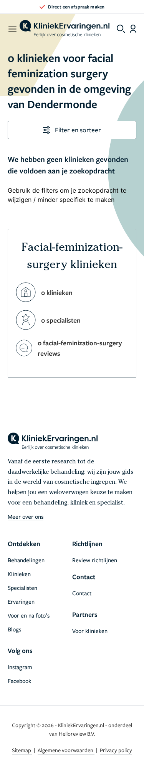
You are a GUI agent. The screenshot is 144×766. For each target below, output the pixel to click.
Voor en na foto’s (29, 615)
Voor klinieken (90, 630)
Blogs (14, 629)
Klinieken (19, 574)
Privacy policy (116, 750)
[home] (64, 29)
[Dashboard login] (133, 29)
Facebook (19, 680)
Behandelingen (26, 560)
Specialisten (22, 587)
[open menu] (12, 29)
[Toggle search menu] (121, 29)
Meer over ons (25, 516)
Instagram (20, 667)
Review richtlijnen (94, 560)
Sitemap (22, 750)
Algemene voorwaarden (66, 750)
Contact (81, 593)
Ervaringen (21, 601)
